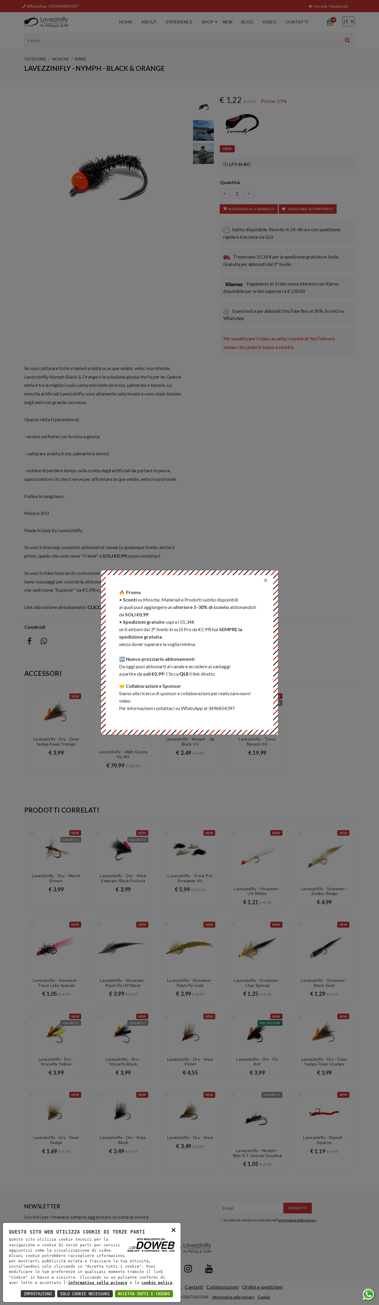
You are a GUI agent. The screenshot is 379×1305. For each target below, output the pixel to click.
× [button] (173, 1229)
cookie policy (157, 1282)
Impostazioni (38, 1293)
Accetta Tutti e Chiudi (144, 1293)
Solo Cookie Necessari (85, 1293)
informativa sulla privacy (97, 1282)
